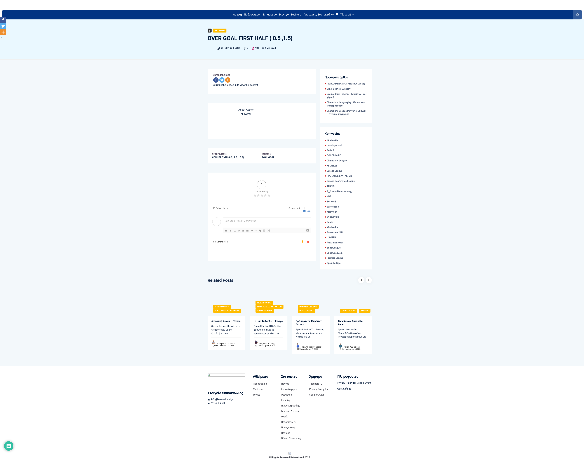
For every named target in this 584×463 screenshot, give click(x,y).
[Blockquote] (252, 230)
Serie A (330, 150)
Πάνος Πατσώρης (291, 438)
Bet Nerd (296, 14)
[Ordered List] (243, 230)
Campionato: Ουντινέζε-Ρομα (350, 323)
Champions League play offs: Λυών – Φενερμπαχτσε (346, 104)
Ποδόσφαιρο (252, 14)
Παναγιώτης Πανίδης (288, 430)
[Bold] (226, 230)
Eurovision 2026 (335, 232)
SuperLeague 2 (334, 253)
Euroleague (333, 207)
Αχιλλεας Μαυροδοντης (339, 191)
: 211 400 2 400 (218, 403)
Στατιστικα (333, 217)
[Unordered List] (247, 230)
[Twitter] (221, 80)
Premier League (335, 258)
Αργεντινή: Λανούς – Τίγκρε (225, 321)
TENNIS (330, 186)
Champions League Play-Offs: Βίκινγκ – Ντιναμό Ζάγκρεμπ (346, 113)
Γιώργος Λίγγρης (267, 343)
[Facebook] (216, 80)
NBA (329, 196)
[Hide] (1, 38)
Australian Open (335, 242)
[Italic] (230, 230)
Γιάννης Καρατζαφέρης (312, 347)
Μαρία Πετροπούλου (288, 419)
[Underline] (235, 230)
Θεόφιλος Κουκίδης (226, 343)
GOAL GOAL (268, 157)
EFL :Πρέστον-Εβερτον (338, 89)
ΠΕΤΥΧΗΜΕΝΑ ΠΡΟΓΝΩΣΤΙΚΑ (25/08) (346, 83)
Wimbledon (332, 227)
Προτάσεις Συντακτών (317, 14)
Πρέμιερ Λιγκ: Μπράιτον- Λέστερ (309, 323)
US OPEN (331, 237)
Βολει (330, 222)
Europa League (334, 171)
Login (308, 211)
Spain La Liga (334, 263)
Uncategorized (334, 145)
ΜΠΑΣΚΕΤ (332, 166)
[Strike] (239, 230)
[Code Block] (256, 230)
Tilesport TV (315, 383)
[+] (268, 230)
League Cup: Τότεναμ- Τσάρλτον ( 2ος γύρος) (347, 96)
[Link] (260, 230)
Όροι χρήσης (344, 388)
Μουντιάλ (332, 212)
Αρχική (237, 14)
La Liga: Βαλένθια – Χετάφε (268, 321)
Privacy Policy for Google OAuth (318, 392)
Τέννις (283, 14)
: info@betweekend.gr (221, 399)
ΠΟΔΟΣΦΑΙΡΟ (334, 155)
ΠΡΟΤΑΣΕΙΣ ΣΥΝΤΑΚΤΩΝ (339, 176)
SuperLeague (334, 248)
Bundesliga (332, 140)
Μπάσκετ (269, 14)
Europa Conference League (341, 181)
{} (264, 230)
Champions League (337, 160)
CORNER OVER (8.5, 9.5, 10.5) (228, 157)
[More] (227, 80)
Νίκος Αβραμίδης (352, 347)
